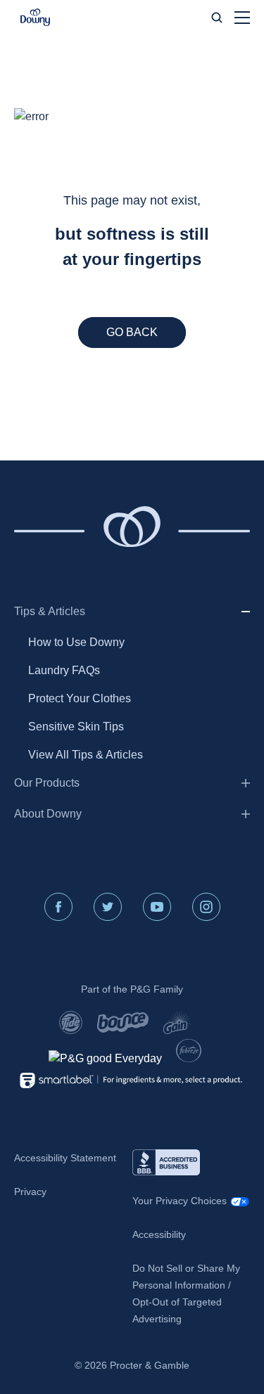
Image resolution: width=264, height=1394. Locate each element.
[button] (35, 18)
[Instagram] (206, 907)
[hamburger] (242, 17)
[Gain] (177, 1022)
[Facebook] (58, 907)
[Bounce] (122, 1022)
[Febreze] (188, 1050)
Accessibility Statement (65, 1157)
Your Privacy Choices (179, 1200)
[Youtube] (157, 907)
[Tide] (70, 1022)
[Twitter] (108, 907)
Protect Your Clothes (79, 698)
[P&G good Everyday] (105, 1058)
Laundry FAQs (64, 670)
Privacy (30, 1191)
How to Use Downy (76, 642)
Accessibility (159, 1234)
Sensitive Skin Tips (76, 727)
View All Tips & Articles (85, 755)
